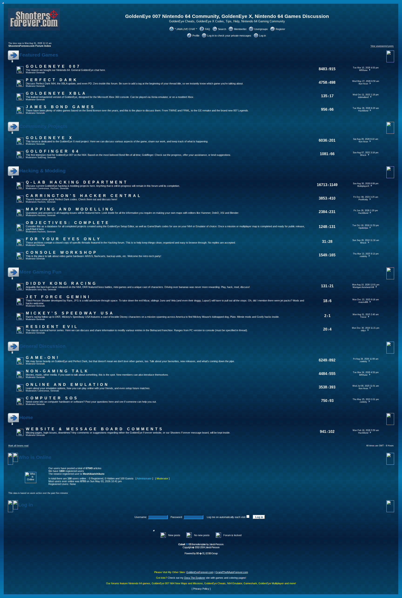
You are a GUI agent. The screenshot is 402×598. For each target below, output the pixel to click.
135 (324, 96)
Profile (195, 35)
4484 (323, 374)
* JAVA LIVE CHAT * (186, 29)
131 (332, 227)
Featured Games (38, 55)
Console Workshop (62, 252)
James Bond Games (60, 107)
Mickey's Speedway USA (70, 313)
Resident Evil (52, 327)
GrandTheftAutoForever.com (231, 572)
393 (332, 387)
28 (330, 242)
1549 (323, 255)
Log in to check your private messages (229, 35)
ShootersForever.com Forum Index (29, 45)
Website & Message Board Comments (95, 429)
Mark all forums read (18, 445)
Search (222, 29)
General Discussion (42, 346)
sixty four (41, 289)
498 (332, 82)
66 (331, 109)
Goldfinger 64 (53, 151)
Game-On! (43, 358)
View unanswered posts (382, 46)
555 (332, 374)
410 (332, 198)
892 (332, 360)
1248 (323, 227)
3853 (323, 198)
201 (332, 140)
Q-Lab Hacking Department (77, 182)
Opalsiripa (363, 228)
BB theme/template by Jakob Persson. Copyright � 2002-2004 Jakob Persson (201, 546)
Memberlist (240, 29)
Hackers (54, 188)
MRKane (363, 70)
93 (331, 401)
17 (331, 96)
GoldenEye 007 (53, 66)
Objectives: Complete (68, 223)
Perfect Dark (52, 80)
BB (197, 553)
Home (26, 417)
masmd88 (363, 302)
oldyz (363, 330)
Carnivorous (43, 188)
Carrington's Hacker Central (84, 196)
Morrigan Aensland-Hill (363, 287)
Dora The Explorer (194, 577)
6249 (323, 360)
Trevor (363, 317)
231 (332, 212)
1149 (333, 185)
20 (325, 329)
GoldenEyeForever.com (199, 572)
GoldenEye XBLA (56, 93)
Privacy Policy (201, 588)
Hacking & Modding (42, 171)
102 (331, 432)
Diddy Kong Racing (61, 283)
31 (324, 242)
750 (324, 401)
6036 (323, 140)
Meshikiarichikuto (93, 473)
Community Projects (43, 126)
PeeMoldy (363, 199)
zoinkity (363, 256)
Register (280, 29)
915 (332, 69)
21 (331, 286)
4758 (323, 82)
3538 (323, 387)
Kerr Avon (363, 84)
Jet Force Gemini (58, 297)
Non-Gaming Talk (57, 371)
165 (332, 255)
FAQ (207, 29)
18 (325, 301)
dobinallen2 (363, 97)
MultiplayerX (363, 186)
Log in (262, 35)
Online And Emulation (67, 385)
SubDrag (41, 157)
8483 (323, 69)
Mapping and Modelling (70, 209)
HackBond (363, 111)
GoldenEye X (50, 138)
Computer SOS (52, 398)
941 (323, 432)
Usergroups (261, 29)
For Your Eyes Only (63, 239)
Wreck (363, 155)
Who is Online (34, 457)
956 (324, 109)
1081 (324, 154)
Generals (40, 72)
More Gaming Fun (40, 272)
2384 (323, 212)
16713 (322, 185)
